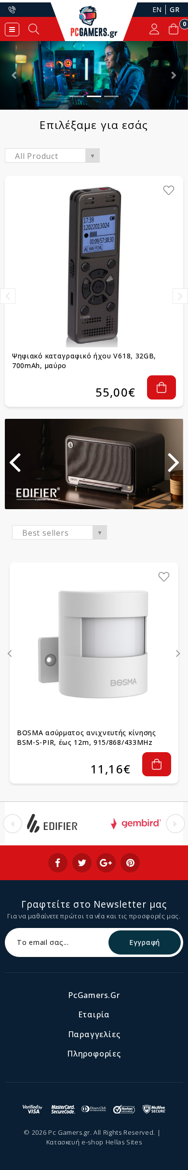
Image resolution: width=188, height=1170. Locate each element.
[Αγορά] (161, 387)
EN (157, 9)
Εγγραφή (144, 942)
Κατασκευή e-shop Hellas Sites (94, 1142)
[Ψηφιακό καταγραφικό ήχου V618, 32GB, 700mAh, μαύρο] (94, 265)
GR (174, 9)
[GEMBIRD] (136, 824)
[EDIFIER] (52, 824)
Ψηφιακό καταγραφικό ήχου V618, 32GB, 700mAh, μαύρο (84, 360)
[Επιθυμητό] (168, 190)
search (34, 29)
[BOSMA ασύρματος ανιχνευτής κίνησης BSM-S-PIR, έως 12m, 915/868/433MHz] (94, 647)
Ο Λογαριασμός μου (154, 29)
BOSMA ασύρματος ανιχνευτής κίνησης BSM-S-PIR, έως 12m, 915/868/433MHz (86, 737)
